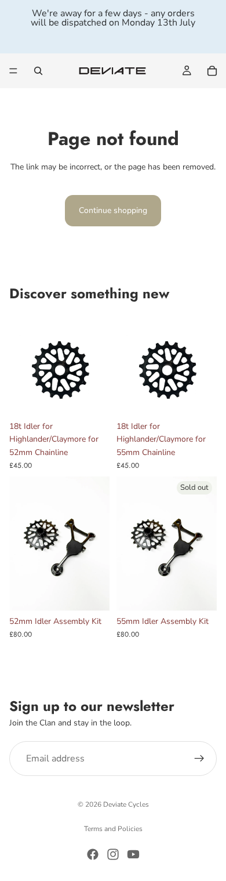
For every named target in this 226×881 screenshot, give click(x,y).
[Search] (38, 71)
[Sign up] (199, 758)
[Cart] (212, 71)
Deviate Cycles (126, 804)
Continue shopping (113, 210)
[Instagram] (113, 854)
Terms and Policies (113, 828)
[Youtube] (133, 854)
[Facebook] (93, 854)
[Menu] (13, 70)
